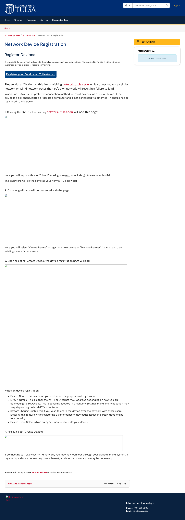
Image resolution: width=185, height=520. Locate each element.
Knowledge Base (60, 20)
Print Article (147, 42)
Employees (31, 20)
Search (8, 28)
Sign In (177, 5)
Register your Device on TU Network (30, 74)
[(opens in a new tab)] (21, 8)
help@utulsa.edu (140, 511)
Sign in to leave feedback (20, 483)
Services (44, 20)
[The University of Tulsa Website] (16, 498)
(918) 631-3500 (141, 508)
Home (7, 20)
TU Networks (29, 35)
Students (18, 20)
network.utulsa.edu (76, 84)
